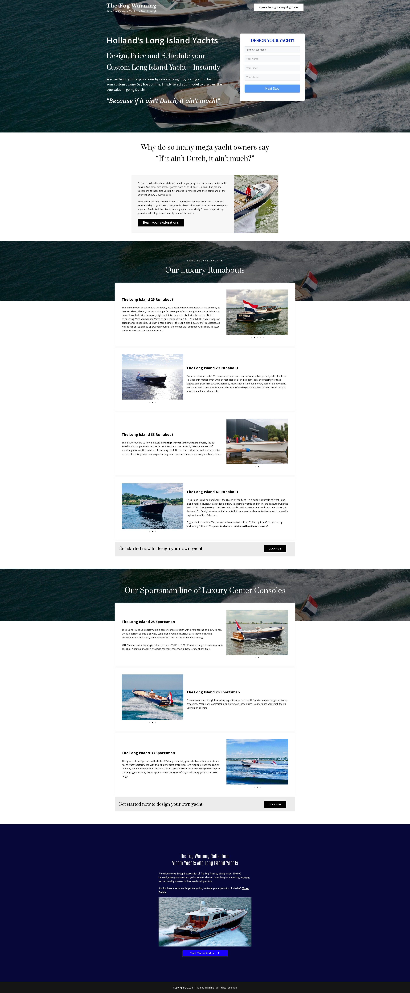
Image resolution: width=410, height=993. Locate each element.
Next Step (272, 88)
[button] (278, 7)
